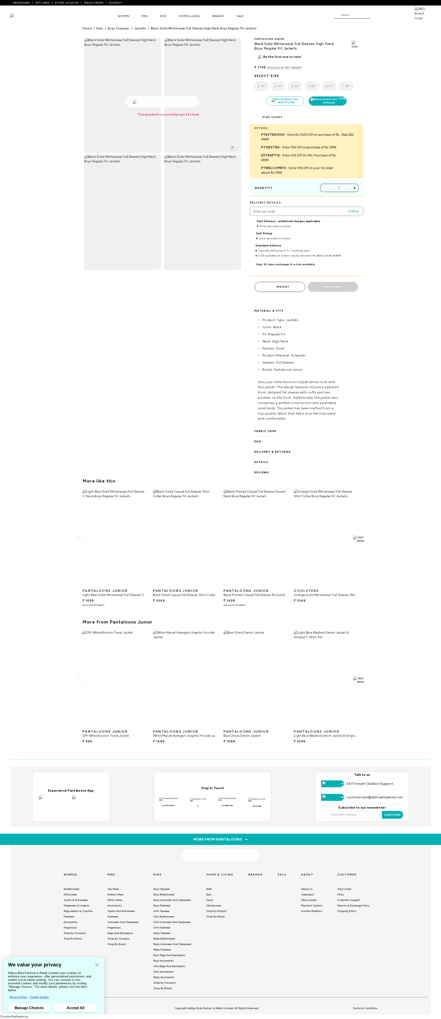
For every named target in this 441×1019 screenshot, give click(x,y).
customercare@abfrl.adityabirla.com (374, 797)
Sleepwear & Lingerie (76, 905)
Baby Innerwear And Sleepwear (172, 944)
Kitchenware (213, 905)
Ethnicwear (70, 894)
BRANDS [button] (218, 16)
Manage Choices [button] (29, 1008)
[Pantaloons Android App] (87, 800)
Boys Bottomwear (164, 894)
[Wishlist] (376, 15)
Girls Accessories (163, 971)
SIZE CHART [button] (272, 117)
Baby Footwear (162, 949)
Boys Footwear (162, 905)
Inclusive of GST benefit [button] (284, 67)
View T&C (347, 134)
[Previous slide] (82, 539)
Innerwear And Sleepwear (123, 922)
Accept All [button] (75, 1008)
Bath (209, 889)
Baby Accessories (163, 977)
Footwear (69, 916)
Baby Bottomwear (164, 938)
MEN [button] (144, 16)
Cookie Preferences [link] (14, 1017)
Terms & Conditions (365, 1008)
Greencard (307, 894)
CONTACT (115, 2)
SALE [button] (240, 16)
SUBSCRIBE (392, 814)
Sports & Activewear (76, 900)
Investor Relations (311, 911)
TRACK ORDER (94, 2)
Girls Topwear (161, 911)
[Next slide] (358, 539)
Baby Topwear (161, 933)
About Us (306, 889)
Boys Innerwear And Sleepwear (172, 900)
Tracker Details (39, 997)
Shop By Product (216, 911)
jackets (140, 28)
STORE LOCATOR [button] (67, 2)
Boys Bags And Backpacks (169, 955)
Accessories (70, 922)
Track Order (344, 889)
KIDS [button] (163, 16)
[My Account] (389, 14)
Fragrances (70, 927)
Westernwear (71, 889)
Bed (208, 894)
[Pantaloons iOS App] (54, 800)
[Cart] (401, 14)
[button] (97, 965)
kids (99, 28)
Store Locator (309, 900)
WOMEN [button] (123, 16)
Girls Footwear (161, 927)
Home (87, 28)
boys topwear (118, 28)
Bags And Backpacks (120, 933)
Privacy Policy (18, 997)
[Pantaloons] (19, 16)
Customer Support (348, 900)
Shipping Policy (346, 911)
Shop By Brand (73, 938)
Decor (209, 900)
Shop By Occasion (75, 933)
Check (353, 211)
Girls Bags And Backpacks (169, 966)
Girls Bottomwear (163, 916)
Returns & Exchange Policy (353, 905)
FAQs (340, 894)
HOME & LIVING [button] (189, 16)
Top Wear (113, 889)
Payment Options (311, 905)
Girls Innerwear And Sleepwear (172, 922)
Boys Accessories (163, 960)
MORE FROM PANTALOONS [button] (220, 839)
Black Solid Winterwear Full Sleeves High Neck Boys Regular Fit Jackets (204, 28)
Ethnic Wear (114, 900)
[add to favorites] (140, 585)
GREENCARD (21, 2)
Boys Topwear (161, 889)
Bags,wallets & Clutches (78, 911)
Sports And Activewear (121, 911)
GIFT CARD (42, 2)
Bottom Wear (115, 894)
